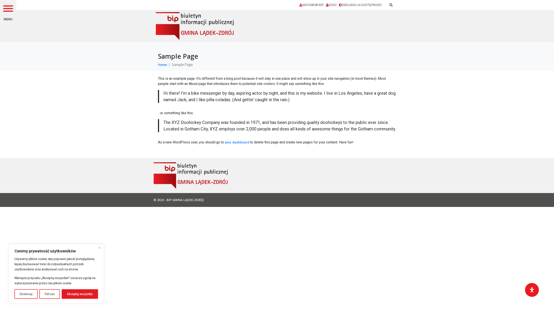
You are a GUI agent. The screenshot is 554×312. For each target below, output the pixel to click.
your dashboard (237, 142)
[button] (8, 8)
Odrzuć (49, 294)
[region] (56, 273)
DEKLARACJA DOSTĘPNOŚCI (362, 5)
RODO (333, 5)
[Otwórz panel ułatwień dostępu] (532, 290)
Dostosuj (26, 294)
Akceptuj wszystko (80, 294)
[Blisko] (99, 247)
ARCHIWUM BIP (313, 5)
